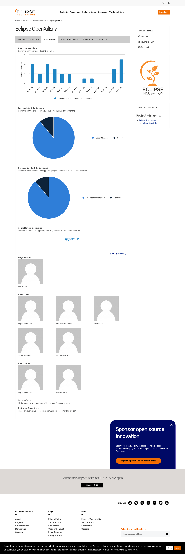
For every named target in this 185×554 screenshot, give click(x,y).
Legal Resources (56, 532)
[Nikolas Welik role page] (72, 377)
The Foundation (116, 12)
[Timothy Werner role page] (35, 340)
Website (144, 36)
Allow (178, 548)
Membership (20, 529)
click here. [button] (133, 550)
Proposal (145, 47)
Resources (102, 12)
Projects (64, 12)
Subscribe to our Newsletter (133, 529)
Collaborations (89, 12)
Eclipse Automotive (39, 21)
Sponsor (19, 532)
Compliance (53, 526)
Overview (21, 39)
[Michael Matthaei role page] (72, 340)
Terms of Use (54, 522)
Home (17, 21)
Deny (170, 548)
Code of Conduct (56, 529)
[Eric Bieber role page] (35, 271)
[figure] (72, 78)
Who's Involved (49, 39)
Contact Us (102, 39)
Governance (88, 39)
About (18, 519)
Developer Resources (69, 39)
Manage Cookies (56, 535)
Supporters (75, 12)
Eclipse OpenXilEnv (150, 123)
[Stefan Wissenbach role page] (72, 308)
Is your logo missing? (117, 253)
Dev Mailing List (147, 42)
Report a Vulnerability (91, 519)
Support (85, 529)
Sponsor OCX (92, 485)
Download (163, 12)
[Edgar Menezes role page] (35, 308)
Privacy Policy (54, 519)
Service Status (88, 522)
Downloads (34, 39)
